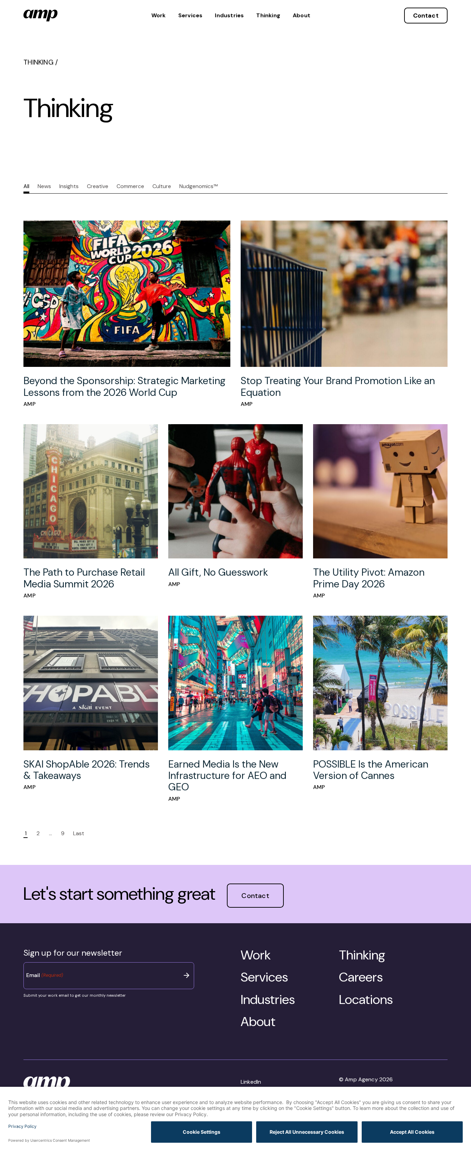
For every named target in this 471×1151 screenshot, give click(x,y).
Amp (29, 404)
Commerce (130, 186)
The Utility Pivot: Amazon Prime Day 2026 (368, 578)
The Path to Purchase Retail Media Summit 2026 (84, 578)
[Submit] (186, 975)
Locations (366, 999)
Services (190, 15)
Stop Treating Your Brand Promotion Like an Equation (338, 386)
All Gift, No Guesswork (218, 572)
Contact (426, 15)
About (301, 15)
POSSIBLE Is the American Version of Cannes (370, 770)
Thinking (268, 15)
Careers (361, 977)
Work (158, 15)
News (44, 186)
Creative (97, 186)
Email (44, 975)
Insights (69, 186)
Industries (229, 15)
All (26, 186)
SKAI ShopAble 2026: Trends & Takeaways (86, 770)
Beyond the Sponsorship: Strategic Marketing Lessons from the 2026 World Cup (124, 386)
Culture (161, 186)
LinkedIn (251, 1081)
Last (78, 833)
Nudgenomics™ (198, 186)
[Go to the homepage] (40, 15)
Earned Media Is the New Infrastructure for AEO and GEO (227, 776)
